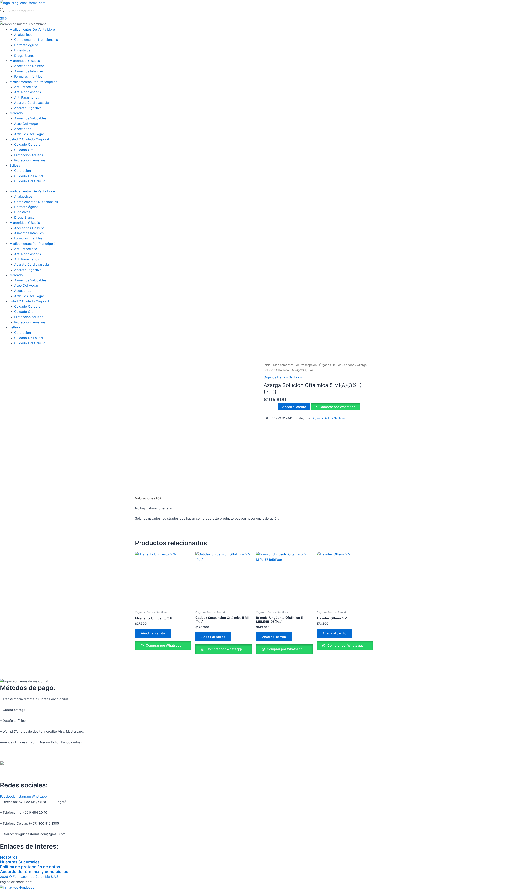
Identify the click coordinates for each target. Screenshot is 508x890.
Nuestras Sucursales (20, 862)
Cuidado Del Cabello (29, 181)
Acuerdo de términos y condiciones (34, 871)
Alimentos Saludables (30, 118)
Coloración (22, 171)
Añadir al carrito (294, 407)
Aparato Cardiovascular (32, 103)
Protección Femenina (30, 160)
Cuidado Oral (24, 150)
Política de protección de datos (30, 866)
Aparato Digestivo (28, 108)
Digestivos (22, 50)
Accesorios (22, 129)
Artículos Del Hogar (29, 134)
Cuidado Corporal (27, 144)
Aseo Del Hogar (26, 124)
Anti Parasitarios (26, 97)
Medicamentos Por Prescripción (33, 82)
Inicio (267, 365)
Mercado (16, 113)
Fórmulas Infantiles (28, 76)
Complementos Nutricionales (36, 40)
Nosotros (9, 857)
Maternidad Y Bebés (25, 61)
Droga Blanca (24, 56)
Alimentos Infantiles (29, 71)
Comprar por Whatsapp (337, 407)
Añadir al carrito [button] (153, 633)
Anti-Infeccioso (25, 87)
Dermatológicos (26, 45)
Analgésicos (23, 34)
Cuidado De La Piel (28, 176)
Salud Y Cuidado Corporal (29, 139)
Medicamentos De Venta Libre (32, 29)
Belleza (15, 165)
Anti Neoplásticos (27, 92)
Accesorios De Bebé (29, 66)
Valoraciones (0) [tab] (148, 498)
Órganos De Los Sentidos (336, 365)
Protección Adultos (28, 155)
